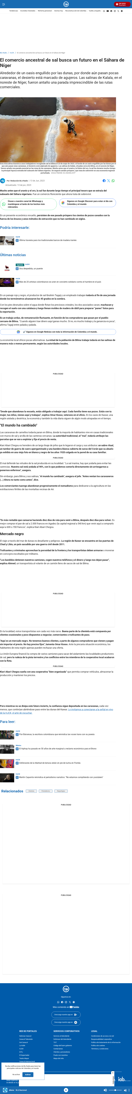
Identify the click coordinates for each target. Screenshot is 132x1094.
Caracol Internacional (27, 1062)
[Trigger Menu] (3, 4)
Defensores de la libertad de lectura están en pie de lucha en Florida (49, 763)
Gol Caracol (23, 1042)
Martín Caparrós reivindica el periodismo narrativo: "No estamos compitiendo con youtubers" (61, 777)
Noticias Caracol (25, 1036)
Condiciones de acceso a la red (102, 1036)
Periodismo (46, 791)
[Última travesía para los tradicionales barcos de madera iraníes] (7, 240)
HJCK (12, 53)
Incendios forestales (27, 11)
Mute (105, 1090)
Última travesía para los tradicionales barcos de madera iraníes (47, 240)
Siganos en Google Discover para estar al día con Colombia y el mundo (89, 202)
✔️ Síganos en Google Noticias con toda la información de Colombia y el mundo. (60, 332)
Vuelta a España (95, 11)
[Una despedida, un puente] (7, 268)
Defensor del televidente (62, 1039)
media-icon (66, 1090)
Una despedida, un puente (31, 268)
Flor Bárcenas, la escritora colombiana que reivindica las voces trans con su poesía (56, 734)
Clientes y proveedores (61, 1052)
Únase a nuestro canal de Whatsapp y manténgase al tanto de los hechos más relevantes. (26, 204)
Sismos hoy (58, 11)
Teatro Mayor (24, 1058)
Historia (31, 791)
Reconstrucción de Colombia (75, 11)
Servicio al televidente (61, 1036)
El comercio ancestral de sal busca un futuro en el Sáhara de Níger (41, 53)
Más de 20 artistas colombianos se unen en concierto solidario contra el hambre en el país (60, 282)
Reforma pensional (45, 11)
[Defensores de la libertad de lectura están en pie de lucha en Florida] (7, 763)
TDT (55, 1042)
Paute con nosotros (60, 1055)
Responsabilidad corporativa (101, 1039)
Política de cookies (98, 1046)
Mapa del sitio (58, 1058)
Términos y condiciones (99, 1049)
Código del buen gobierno (62, 1046)
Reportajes (61, 791)
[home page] (66, 4)
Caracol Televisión (26, 1039)
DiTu (21, 1052)
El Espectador (24, 1055)
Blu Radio (3, 53)
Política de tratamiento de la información (106, 1042)
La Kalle (22, 1046)
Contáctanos (58, 1049)
